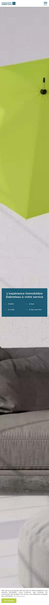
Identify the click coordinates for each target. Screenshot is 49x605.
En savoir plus (19, 596)
